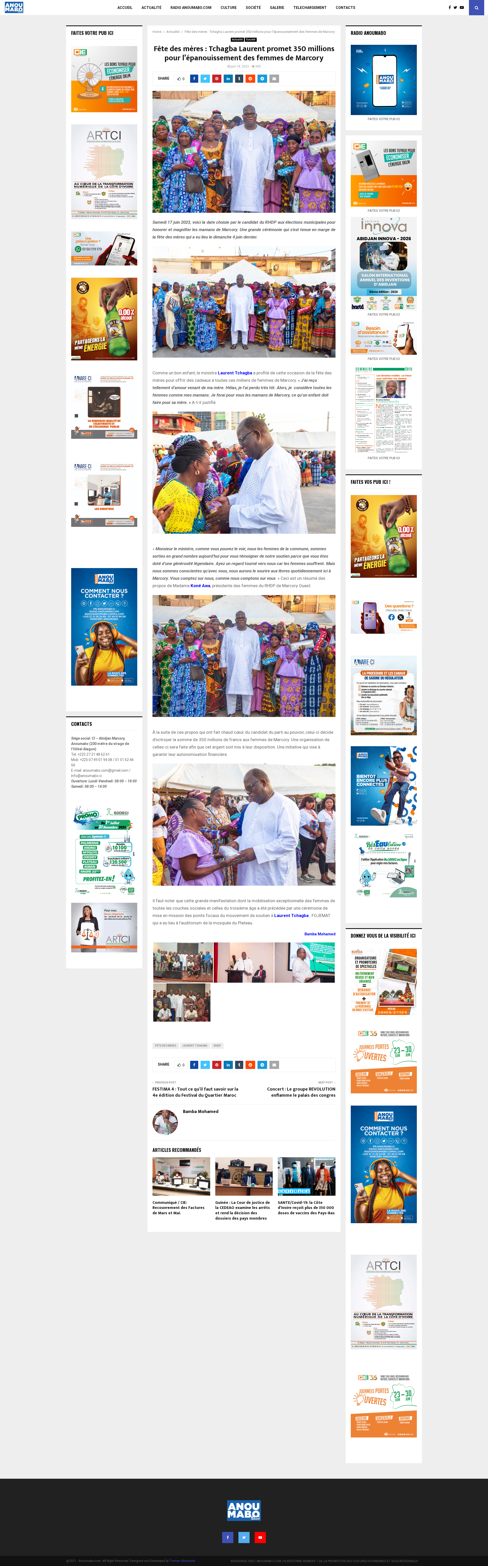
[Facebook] (451, 8)
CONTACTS (345, 8)
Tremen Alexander (182, 1561)
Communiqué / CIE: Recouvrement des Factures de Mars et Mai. (178, 1208)
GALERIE (277, 8)
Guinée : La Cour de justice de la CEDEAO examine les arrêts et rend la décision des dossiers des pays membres (242, 1210)
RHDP (217, 1045)
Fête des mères (165, 1045)
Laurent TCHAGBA (195, 1045)
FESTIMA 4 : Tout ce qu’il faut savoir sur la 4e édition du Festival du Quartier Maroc (195, 1092)
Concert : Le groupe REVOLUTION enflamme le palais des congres (301, 1092)
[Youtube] (463, 8)
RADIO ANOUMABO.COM (191, 8)
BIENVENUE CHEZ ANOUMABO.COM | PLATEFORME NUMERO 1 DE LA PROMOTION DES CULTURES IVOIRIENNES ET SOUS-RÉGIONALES (324, 1561)
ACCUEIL (124, 8)
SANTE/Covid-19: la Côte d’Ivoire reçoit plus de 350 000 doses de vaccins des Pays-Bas (306, 1208)
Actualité (237, 39)
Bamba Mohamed (201, 1112)
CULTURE (229, 8)
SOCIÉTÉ (253, 8)
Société (250, 39)
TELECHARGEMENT (310, 8)
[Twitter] (456, 8)
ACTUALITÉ (151, 8)
